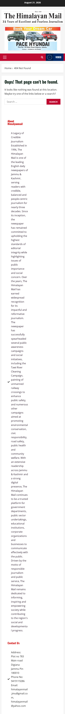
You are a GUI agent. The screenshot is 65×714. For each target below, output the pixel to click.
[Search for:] (26, 102)
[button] (5, 57)
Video (58, 57)
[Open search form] (42, 57)
